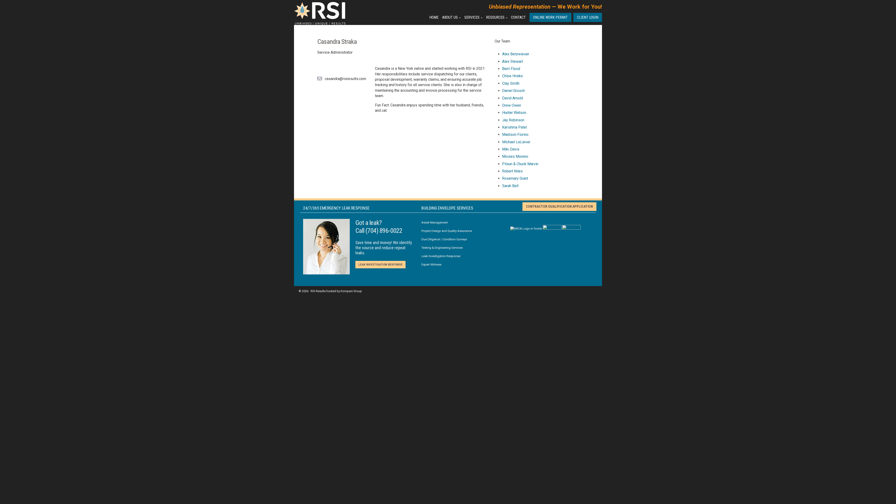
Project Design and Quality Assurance (446, 231)
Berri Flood (511, 68)
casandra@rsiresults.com (345, 79)
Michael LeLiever (516, 142)
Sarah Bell (510, 186)
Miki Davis (510, 149)
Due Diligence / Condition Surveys (444, 239)
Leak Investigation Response (380, 264)
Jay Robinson (513, 120)
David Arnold (512, 98)
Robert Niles (512, 171)
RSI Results (318, 291)
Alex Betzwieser (515, 54)
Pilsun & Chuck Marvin (520, 164)
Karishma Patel (514, 127)
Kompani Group (351, 291)
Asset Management (434, 222)
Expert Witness (431, 264)
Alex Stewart (512, 61)
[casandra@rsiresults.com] (319, 78)
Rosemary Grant (515, 178)
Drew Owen (511, 105)
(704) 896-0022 (383, 230)
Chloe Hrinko (512, 76)
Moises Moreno (515, 156)
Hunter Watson (514, 112)
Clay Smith (510, 83)
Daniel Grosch (513, 90)
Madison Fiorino (515, 134)
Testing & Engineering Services (442, 247)
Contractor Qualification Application (559, 206)
